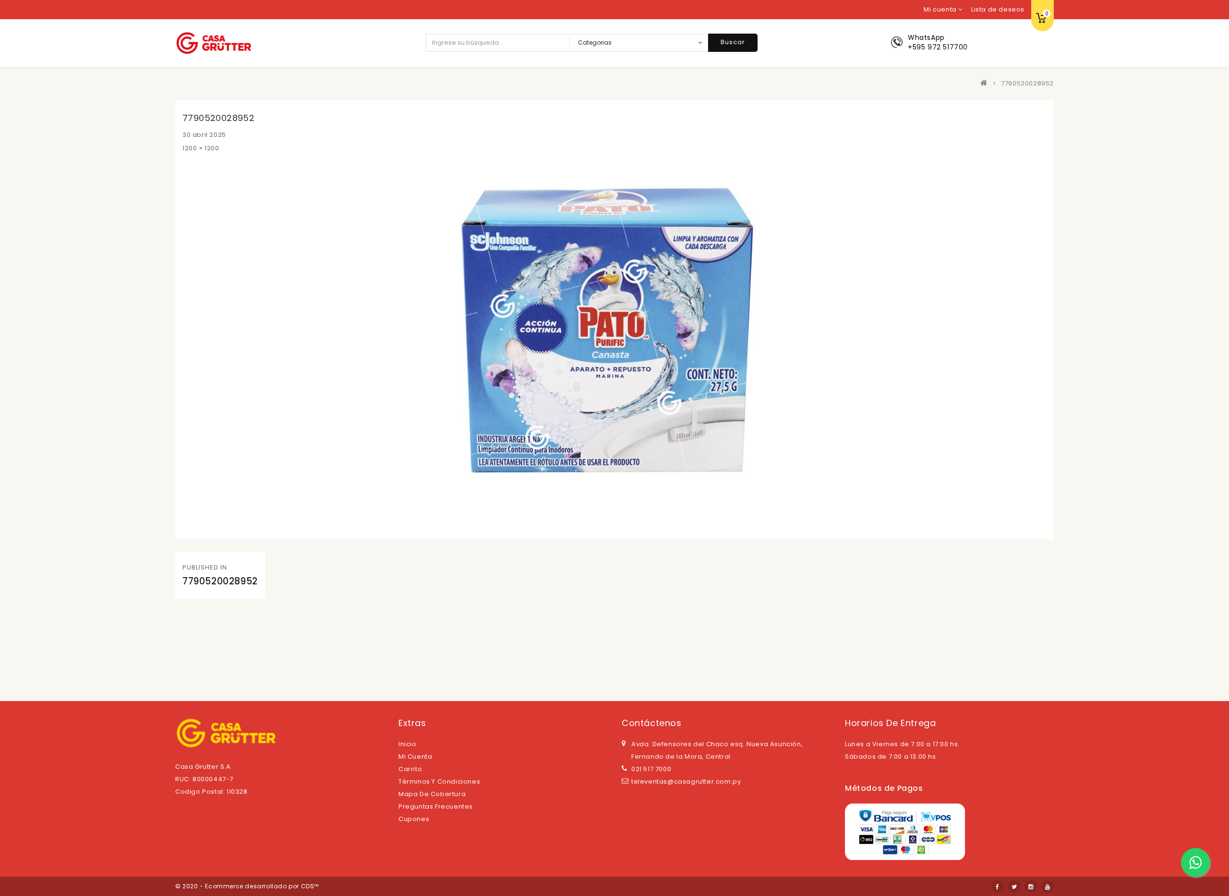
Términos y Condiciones (439, 781)
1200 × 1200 (200, 148)
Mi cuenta (415, 756)
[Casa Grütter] (986, 83)
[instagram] (1030, 886)
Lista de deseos (997, 9)
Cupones (413, 818)
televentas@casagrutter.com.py (686, 781)
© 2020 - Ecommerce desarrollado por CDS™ (247, 886)
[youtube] (1047, 886)
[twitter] (1014, 886)
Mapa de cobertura (432, 794)
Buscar (733, 42)
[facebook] (997, 886)
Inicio (407, 744)
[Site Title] (213, 42)
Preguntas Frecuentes (435, 806)
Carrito (410, 769)
